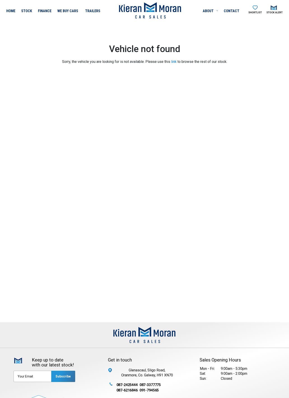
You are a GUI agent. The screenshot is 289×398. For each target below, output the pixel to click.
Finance (44, 11)
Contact (231, 11)
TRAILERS (92, 11)
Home (10, 11)
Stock (26, 11)
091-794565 (149, 390)
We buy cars (67, 11)
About (208, 11)
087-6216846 (127, 390)
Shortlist (255, 12)
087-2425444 (127, 385)
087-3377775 (150, 385)
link (174, 61)
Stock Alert (274, 12)
